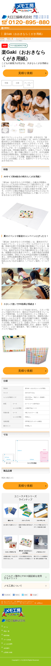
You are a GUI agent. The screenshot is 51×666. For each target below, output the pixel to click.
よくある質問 (8, 644)
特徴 (6, 83)
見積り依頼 (25, 73)
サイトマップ (8, 601)
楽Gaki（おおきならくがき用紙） (25, 552)
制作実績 (6, 635)
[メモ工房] (25, 10)
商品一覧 (6, 631)
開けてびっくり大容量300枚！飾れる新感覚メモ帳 (41, 558)
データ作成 (7, 640)
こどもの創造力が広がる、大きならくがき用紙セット (26, 558)
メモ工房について (13, 586)
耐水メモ (10, 520)
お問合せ (40, 603)
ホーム (6, 627)
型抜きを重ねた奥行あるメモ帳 (26, 526)
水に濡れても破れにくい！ (10, 525)
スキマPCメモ (41, 520)
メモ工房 (23, 660)
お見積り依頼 (8, 652)
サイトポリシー (27, 603)
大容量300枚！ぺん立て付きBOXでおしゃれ (10, 558)
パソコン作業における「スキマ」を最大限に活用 (41, 526)
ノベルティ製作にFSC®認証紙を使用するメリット (23, 577)
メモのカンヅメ (40, 552)
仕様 (17, 83)
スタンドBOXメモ (10, 552)
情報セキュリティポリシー (25, 601)
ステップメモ (26, 520)
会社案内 (6, 648)
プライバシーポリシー (11, 603)
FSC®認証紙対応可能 (18, 45)
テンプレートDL (28, 84)
